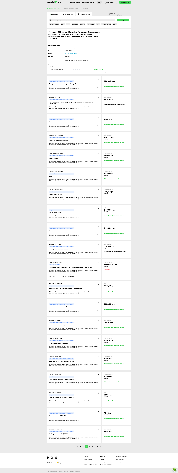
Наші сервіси (85, 2)
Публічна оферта (88, 459)
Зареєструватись (125, 2)
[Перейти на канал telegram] (56, 457)
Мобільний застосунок (121, 456)
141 (97, 446)
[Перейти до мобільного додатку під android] (60, 462)
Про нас (92, 2)
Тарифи (86, 456)
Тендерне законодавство (106, 464)
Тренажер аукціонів (104, 462)
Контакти (78, 2)
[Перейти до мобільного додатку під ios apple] (51, 462)
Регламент (102, 459)
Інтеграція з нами (120, 462)
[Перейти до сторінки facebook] (48, 457)
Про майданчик (120, 459)
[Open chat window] (174, 469)
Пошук (123, 20)
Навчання (72, 2)
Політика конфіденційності (90, 464)
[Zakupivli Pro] (54, 2)
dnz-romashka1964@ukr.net (71, 53)
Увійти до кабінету (111, 2)
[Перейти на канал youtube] (52, 457)
